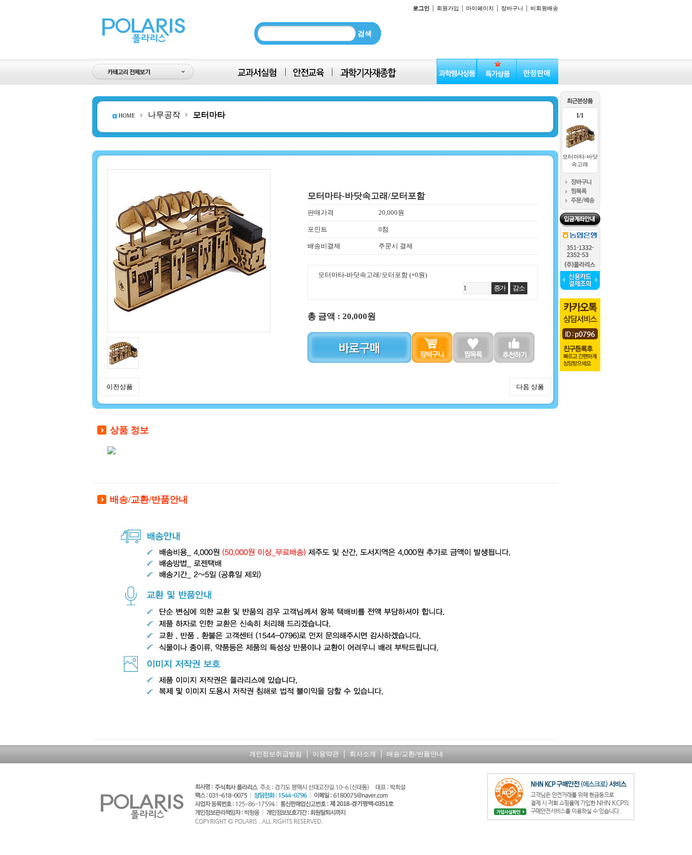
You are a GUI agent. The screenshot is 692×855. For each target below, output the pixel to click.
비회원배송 (544, 8)
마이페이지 (480, 8)
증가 (500, 288)
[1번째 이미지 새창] (123, 341)
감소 (518, 288)
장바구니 (512, 8)
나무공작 (164, 114)
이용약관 (326, 754)
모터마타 (209, 114)
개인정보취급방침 (275, 754)
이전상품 (119, 387)
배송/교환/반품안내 (415, 754)
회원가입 (448, 8)
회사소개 (363, 754)
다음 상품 (530, 387)
